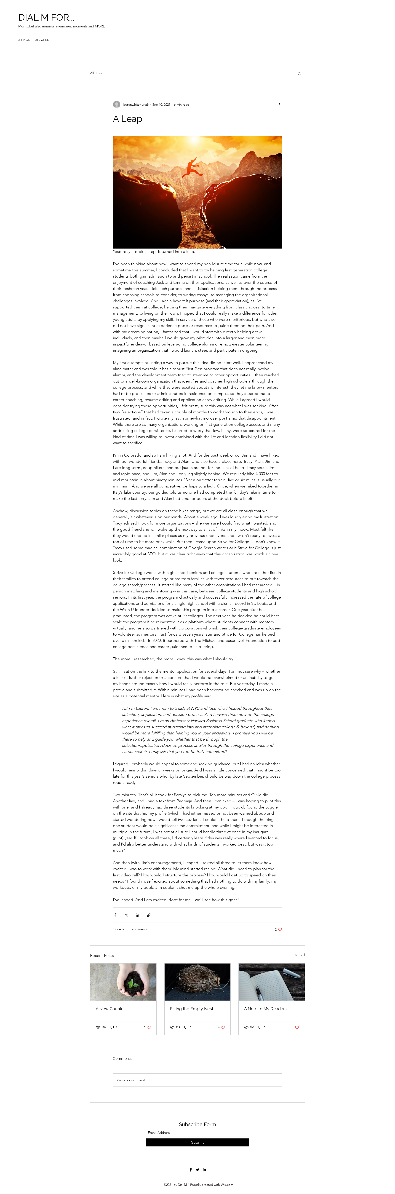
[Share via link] (149, 915)
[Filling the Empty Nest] (198, 982)
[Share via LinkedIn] (137, 915)
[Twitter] (197, 1169)
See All (300, 955)
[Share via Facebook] (115, 915)
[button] (299, 73)
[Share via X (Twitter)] (126, 915)
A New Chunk (109, 1008)
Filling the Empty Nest (191, 1008)
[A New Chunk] (123, 982)
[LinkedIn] (204, 1169)
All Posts (96, 73)
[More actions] (279, 104)
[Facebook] (190, 1169)
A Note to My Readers (265, 1008)
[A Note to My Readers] (272, 982)
